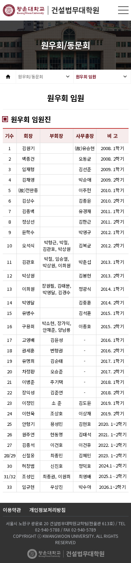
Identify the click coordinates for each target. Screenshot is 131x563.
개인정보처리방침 (47, 509)
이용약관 (12, 509)
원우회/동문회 (30, 76)
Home (8, 76)
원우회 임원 (86, 76)
